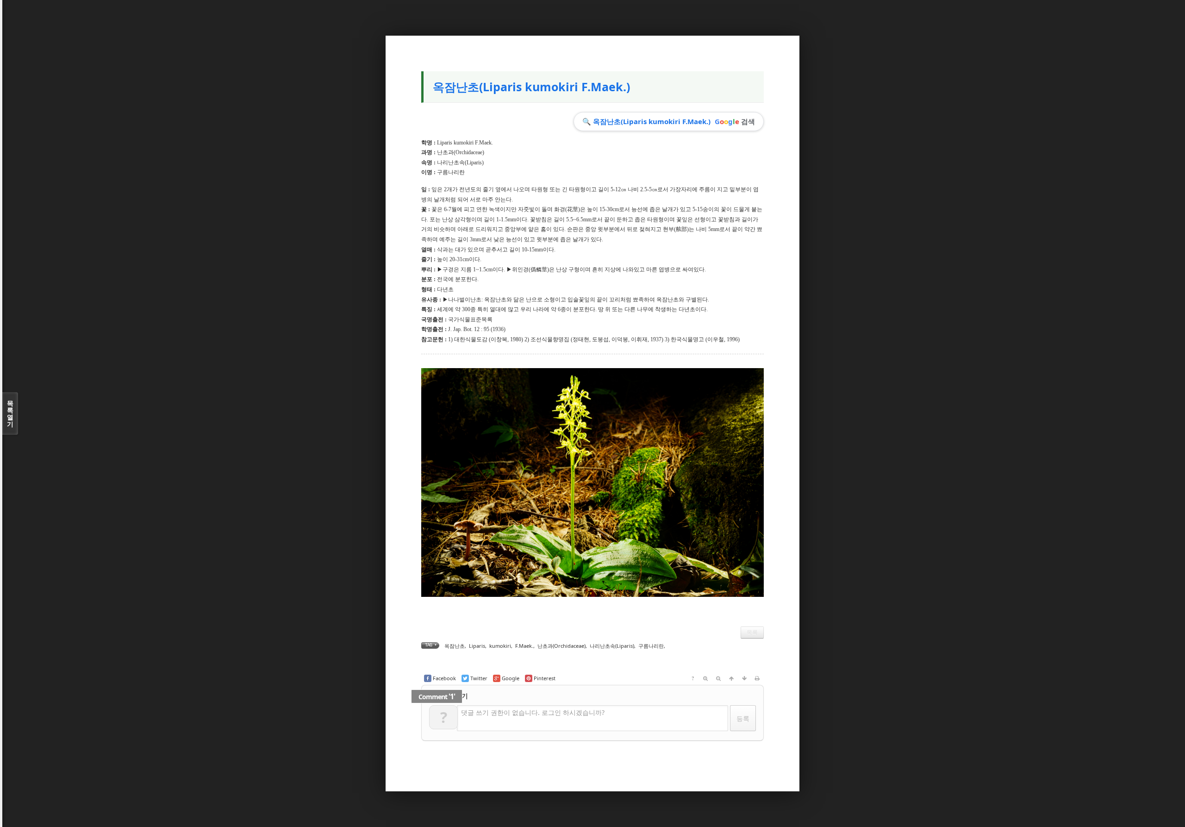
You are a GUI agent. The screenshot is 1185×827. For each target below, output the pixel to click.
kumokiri (500, 645)
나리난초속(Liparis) (460, 162)
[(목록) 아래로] (744, 678)
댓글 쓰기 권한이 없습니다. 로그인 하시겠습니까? (533, 712)
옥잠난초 (454, 645)
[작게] (718, 678)
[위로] (731, 678)
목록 (752, 632)
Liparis (477, 645)
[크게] (705, 678)
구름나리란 (651, 645)
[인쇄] (757, 678)
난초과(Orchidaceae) (460, 152)
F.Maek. (524, 645)
